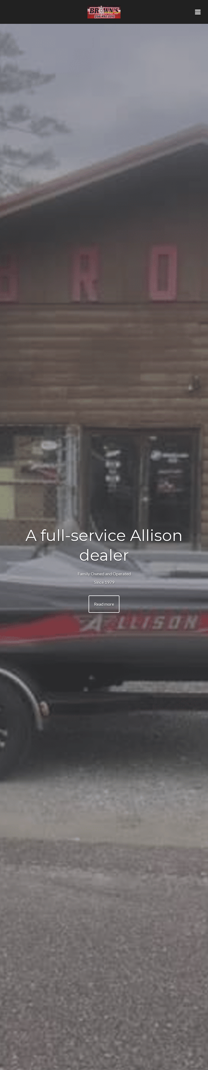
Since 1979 (104, 582)
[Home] (104, 11)
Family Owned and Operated (104, 573)
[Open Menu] (197, 12)
